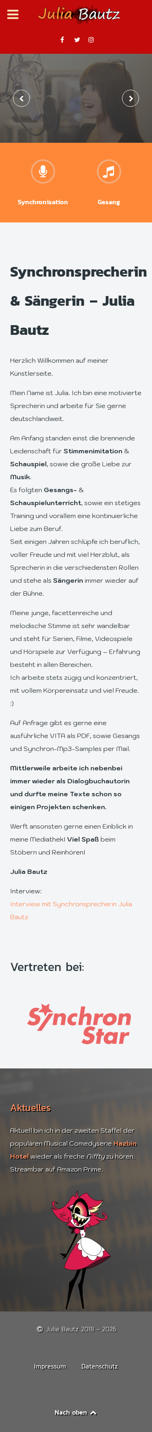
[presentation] (21, 98)
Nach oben (72, 1412)
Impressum (50, 1366)
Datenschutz (99, 1366)
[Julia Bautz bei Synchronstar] (76, 1024)
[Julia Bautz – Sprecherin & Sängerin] (76, 14)
